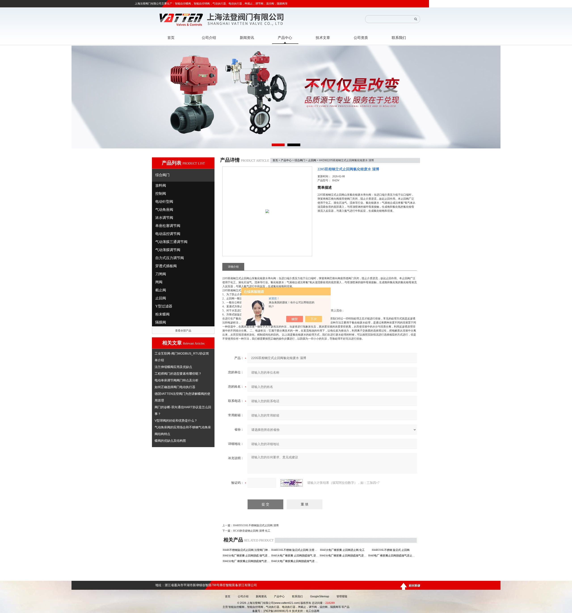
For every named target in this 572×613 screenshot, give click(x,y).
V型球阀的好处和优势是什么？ (176, 420)
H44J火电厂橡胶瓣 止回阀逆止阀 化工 (343, 550)
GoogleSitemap (319, 596)
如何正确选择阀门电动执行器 (175, 387)
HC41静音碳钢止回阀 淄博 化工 (251, 530)
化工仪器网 (312, 611)
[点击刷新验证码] (291, 483)
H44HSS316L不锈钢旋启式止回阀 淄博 (256, 525)
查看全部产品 (183, 330)
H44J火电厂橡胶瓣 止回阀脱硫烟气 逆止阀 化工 (295, 555)
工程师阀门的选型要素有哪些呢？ (178, 373)
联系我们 (297, 596)
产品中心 (286, 160)
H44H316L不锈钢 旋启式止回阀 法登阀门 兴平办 (295, 550)
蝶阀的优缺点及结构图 (170, 440)
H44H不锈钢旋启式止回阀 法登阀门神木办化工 (246, 550)
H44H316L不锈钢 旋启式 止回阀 (392, 550)
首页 (275, 160)
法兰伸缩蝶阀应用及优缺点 (173, 367)
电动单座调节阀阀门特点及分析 (176, 380)
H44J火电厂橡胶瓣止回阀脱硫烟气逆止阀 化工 (295, 561)
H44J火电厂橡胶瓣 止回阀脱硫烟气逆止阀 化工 (343, 555)
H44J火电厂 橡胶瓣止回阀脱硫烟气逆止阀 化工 (246, 561)
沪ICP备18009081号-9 (277, 611)
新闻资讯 (261, 596)
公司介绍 (243, 596)
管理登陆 (341, 596)
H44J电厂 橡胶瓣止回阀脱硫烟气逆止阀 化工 (392, 555)
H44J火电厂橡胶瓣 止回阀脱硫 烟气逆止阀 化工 (246, 555)
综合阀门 (299, 160)
